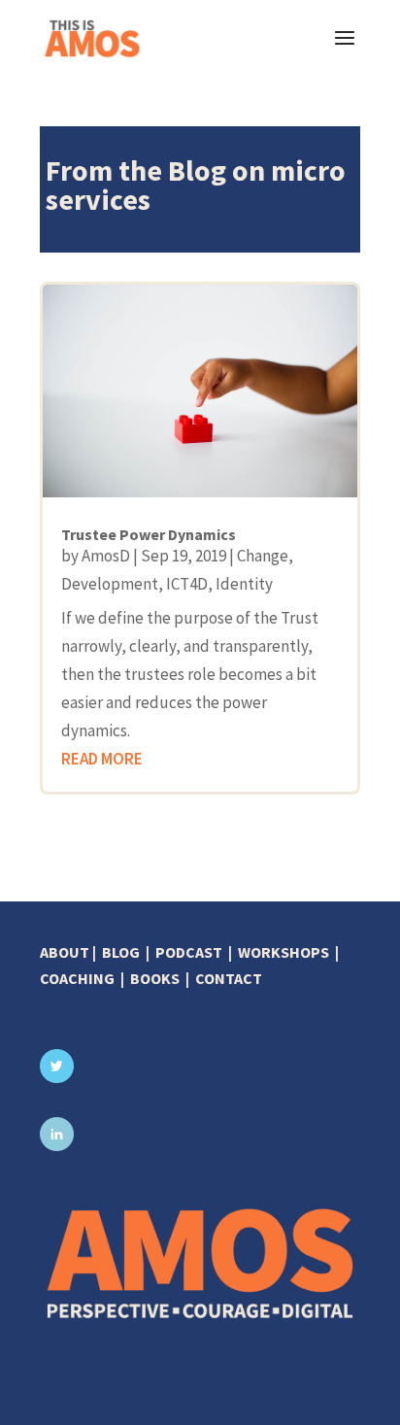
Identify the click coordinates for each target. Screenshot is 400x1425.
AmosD (106, 555)
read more (102, 758)
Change (262, 555)
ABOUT (64, 952)
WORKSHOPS (283, 952)
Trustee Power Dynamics (148, 534)
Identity (244, 583)
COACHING (77, 978)
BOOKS (155, 978)
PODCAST (188, 952)
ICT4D (187, 583)
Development (109, 583)
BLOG (121, 952)
